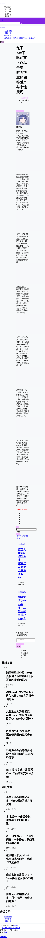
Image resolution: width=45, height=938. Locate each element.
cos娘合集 (24, 98)
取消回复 (20, 644)
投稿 (2, 42)
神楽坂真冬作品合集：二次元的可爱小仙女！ (22, 608)
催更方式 (7, 16)
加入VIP (7, 12)
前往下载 (20, 111)
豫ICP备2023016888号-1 (11, 928)
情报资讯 (7, 921)
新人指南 (7, 9)
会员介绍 (7, 14)
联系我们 (7, 7)
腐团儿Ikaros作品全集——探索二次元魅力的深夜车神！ (22, 563)
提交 (18, 646)
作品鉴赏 (7, 919)
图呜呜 (15, 925)
